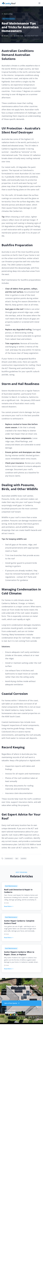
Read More (8, 906)
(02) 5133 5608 (10, 1010)
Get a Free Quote (10, 1003)
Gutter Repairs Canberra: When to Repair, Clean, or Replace (19, 953)
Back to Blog (8, 14)
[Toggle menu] (39, 3)
